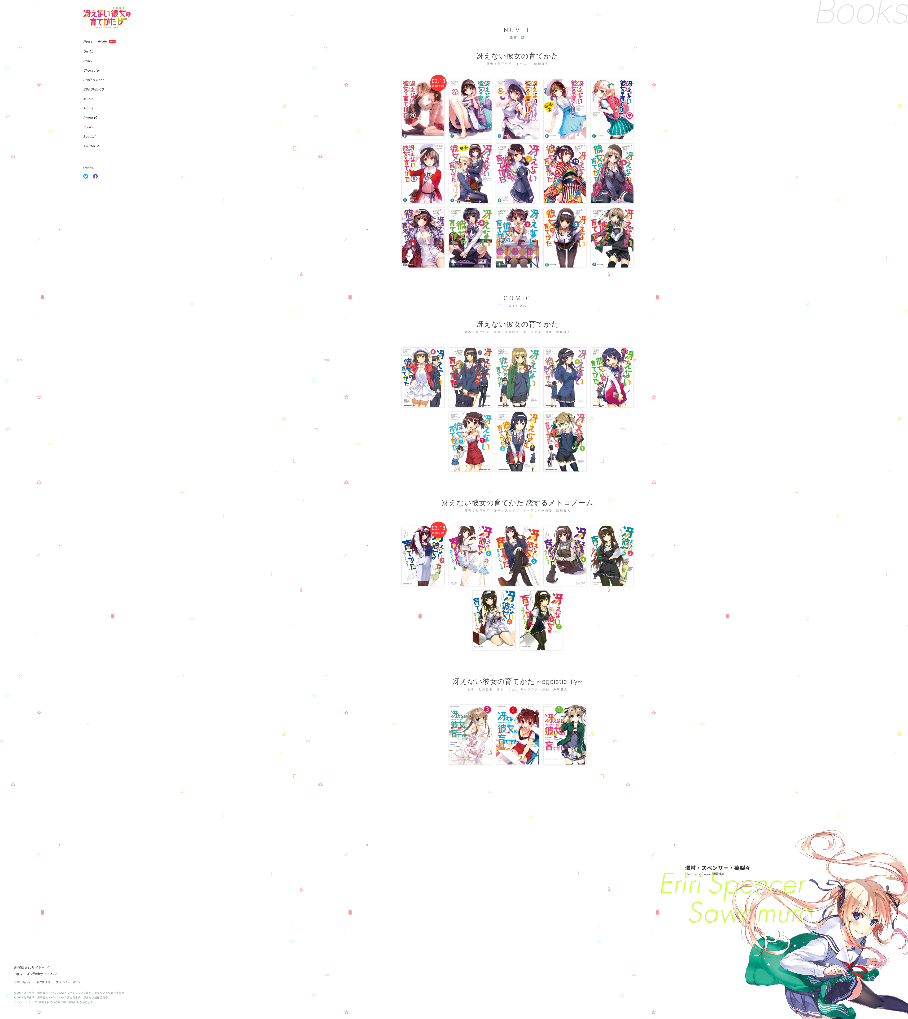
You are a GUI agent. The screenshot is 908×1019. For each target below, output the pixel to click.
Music (88, 99)
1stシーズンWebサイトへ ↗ (36, 974)
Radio (88, 118)
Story (87, 61)
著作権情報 (43, 982)
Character (91, 70)
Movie (88, 108)
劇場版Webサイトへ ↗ (31, 967)
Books (88, 127)
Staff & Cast (93, 80)
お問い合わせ (22, 982)
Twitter (89, 146)
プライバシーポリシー (69, 982)
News (95, 41)
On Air (88, 51)
